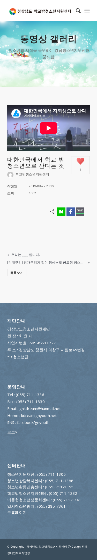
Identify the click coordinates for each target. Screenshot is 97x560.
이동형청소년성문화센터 (28, 499)
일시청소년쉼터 (20, 506)
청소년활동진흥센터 (24, 486)
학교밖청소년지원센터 (26, 493)
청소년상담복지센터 (24, 480)
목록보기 (17, 272)
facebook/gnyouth (33, 422)
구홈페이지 (17, 512)
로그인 (13, 432)
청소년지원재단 (20, 474)
